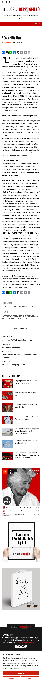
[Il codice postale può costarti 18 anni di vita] (7, 408)
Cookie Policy (15, 668)
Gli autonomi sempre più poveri (14, 365)
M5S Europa (28, 288)
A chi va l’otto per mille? (11, 347)
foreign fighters (28, 70)
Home (3, 32)
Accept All (21, 673)
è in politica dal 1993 (15, 279)
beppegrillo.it (6, 42)
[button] (3, 2)
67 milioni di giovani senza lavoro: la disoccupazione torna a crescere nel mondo (27, 455)
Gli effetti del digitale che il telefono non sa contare (27, 418)
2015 (14, 32)
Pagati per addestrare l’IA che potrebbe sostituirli (26, 381)
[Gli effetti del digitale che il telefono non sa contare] (7, 420)
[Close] (40, 652)
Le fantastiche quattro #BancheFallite (18, 307)
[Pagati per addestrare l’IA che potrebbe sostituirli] (7, 384)
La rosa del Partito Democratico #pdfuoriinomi (19, 340)
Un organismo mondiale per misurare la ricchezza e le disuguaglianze (27, 431)
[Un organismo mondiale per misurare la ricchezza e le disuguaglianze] (7, 432)
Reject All (30, 679)
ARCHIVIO (10, 32)
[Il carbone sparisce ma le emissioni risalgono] (7, 444)
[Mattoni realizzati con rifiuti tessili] (7, 396)
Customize (10, 679)
